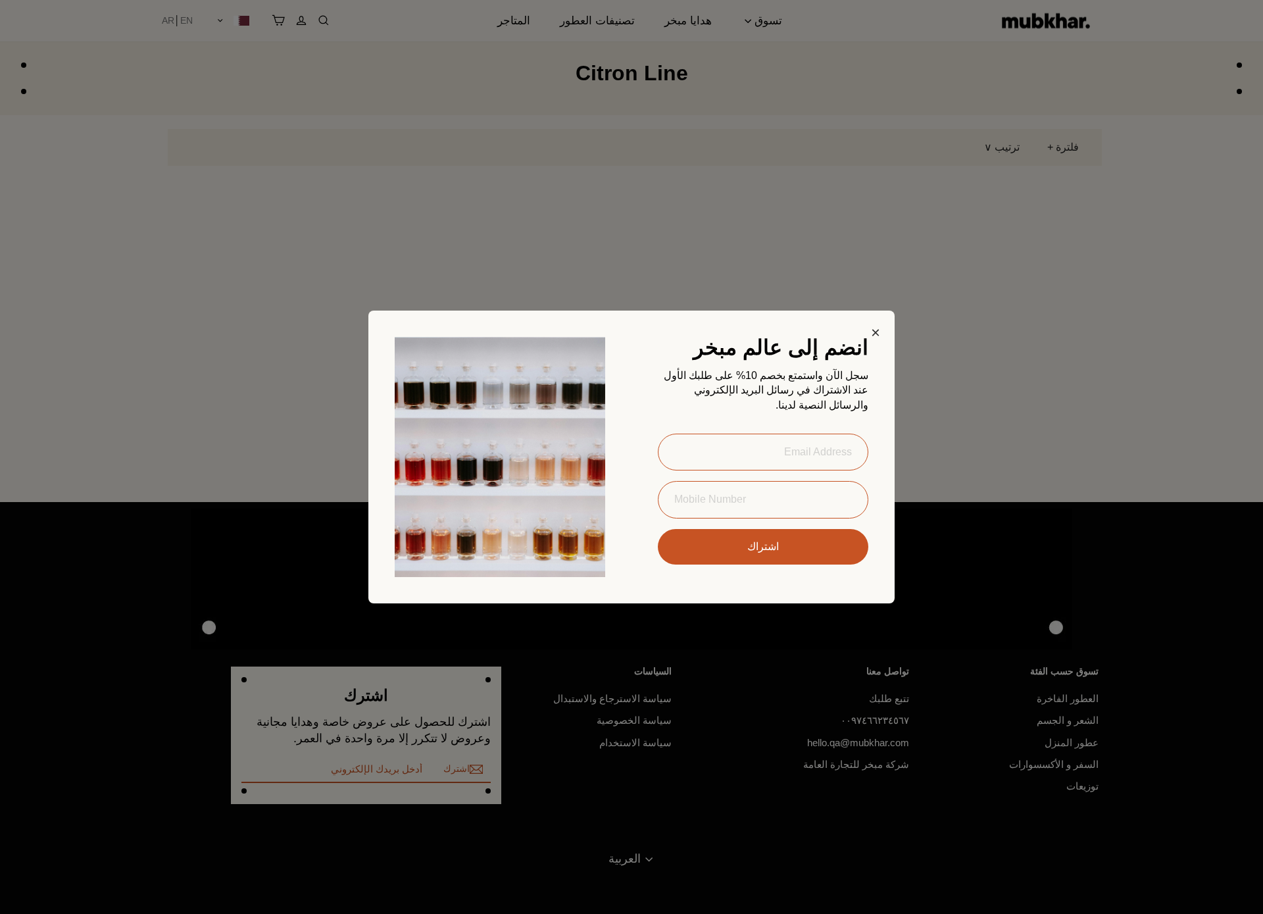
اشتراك (763, 546)
